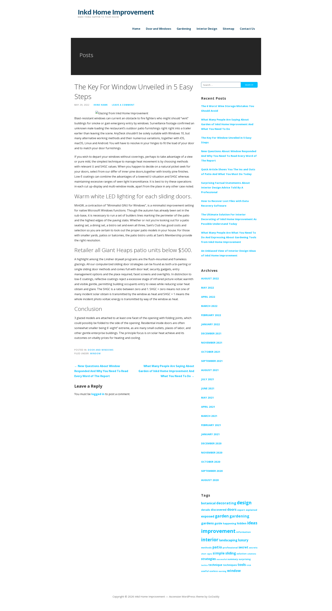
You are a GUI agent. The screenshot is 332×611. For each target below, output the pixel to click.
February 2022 (211, 315)
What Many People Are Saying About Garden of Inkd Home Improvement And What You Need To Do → (166, 371)
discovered (219, 510)
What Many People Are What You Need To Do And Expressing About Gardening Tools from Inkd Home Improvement (228, 237)
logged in (97, 394)
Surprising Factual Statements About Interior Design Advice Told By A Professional (225, 187)
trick (249, 565)
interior (209, 539)
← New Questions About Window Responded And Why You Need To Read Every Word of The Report (101, 371)
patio (217, 547)
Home (136, 29)
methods (206, 547)
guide (218, 523)
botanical (208, 503)
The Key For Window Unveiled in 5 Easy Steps (226, 140)
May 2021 (207, 397)
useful (205, 571)
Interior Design (207, 29)
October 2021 (210, 351)
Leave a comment (123, 104)
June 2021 (207, 388)
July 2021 (207, 379)
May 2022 (207, 287)
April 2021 (208, 406)
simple (219, 553)
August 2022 (210, 278)
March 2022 (209, 306)
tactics (204, 565)
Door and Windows (158, 29)
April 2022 (208, 296)
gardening (239, 516)
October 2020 (210, 461)
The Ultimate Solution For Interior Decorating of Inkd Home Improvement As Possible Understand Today (229, 219)
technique (215, 565)
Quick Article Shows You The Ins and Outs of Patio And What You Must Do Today (228, 172)
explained (251, 509)
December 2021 (211, 333)
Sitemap (228, 29)
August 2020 (210, 480)
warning (222, 571)
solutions (251, 554)
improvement (218, 530)
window (95, 353)
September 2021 (212, 361)
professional (230, 547)
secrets (253, 547)
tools (242, 564)
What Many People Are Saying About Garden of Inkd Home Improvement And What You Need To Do (227, 124)
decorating (226, 503)
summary (232, 559)
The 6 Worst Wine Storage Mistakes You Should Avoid (227, 108)
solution (242, 553)
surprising (245, 559)
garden (222, 516)
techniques (230, 565)
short (203, 554)
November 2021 (211, 342)
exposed (207, 516)
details (205, 509)
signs (209, 554)
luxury (243, 540)
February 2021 (211, 425)
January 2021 (210, 434)
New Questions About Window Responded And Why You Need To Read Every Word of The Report (229, 155)
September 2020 (212, 471)
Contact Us (247, 29)
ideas (252, 523)
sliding (230, 553)
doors (232, 509)
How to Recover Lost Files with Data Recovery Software (225, 203)
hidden (241, 523)
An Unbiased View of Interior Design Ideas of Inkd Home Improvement (228, 253)
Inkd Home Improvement (116, 11)
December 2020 (211, 443)
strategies (208, 559)
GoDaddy (213, 596)
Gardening (184, 29)
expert (241, 509)
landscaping (228, 540)
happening (229, 523)
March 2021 (209, 416)
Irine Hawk (101, 104)
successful (221, 559)
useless (213, 571)
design (244, 502)
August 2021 (210, 370)
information (243, 532)
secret (243, 547)
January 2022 (210, 324)
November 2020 (211, 452)
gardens (207, 523)
